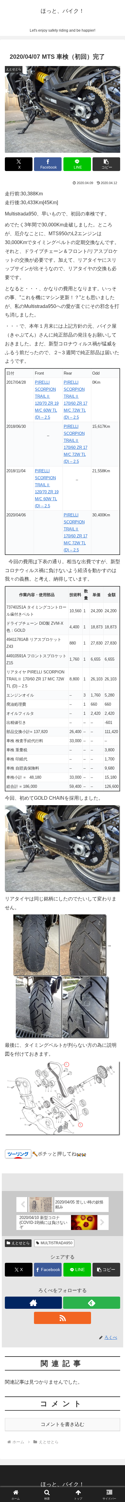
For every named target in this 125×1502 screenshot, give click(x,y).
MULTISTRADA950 (57, 1243)
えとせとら (21, 1243)
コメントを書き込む (62, 1424)
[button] (106, 164)
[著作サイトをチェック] (33, 1303)
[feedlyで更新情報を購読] (91, 1303)
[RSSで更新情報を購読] (62, 1318)
